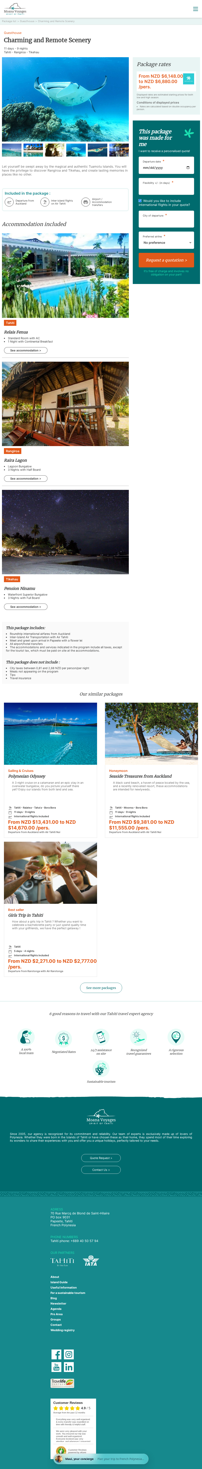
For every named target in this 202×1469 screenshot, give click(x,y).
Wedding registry (62, 1330)
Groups (55, 1319)
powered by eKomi (77, 1451)
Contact (56, 1324)
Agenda (55, 1308)
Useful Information (63, 1287)
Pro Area (56, 1314)
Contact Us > (101, 1169)
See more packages (101, 988)
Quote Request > (101, 1158)
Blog (53, 1298)
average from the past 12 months (69, 1412)
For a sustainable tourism (67, 1292)
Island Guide (59, 1282)
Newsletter (58, 1303)
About (54, 1276)
